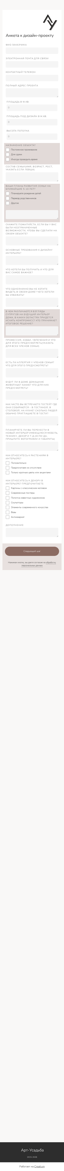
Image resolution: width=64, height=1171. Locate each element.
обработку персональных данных (38, 564)
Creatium (39, 1166)
